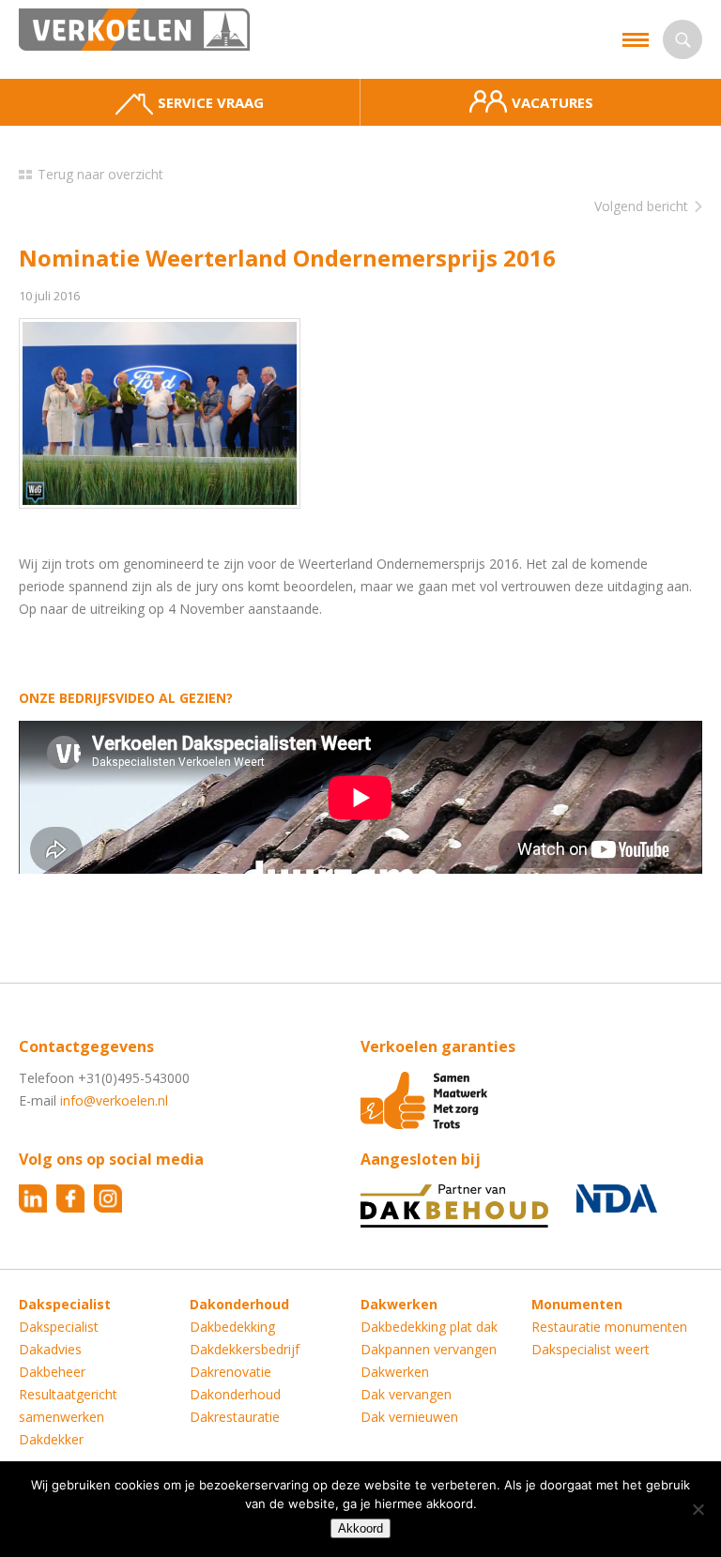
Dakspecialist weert (590, 1349)
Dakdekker (51, 1439)
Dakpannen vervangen (428, 1349)
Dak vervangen (406, 1394)
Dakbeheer (52, 1372)
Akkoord (360, 1528)
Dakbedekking (232, 1327)
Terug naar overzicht (100, 174)
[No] (697, 1509)
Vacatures (552, 102)
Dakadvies (50, 1349)
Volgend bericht (641, 206)
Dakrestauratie (235, 1417)
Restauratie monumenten (609, 1327)
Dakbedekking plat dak (429, 1327)
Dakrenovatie (230, 1372)
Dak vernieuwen (409, 1417)
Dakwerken (394, 1372)
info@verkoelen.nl (114, 1100)
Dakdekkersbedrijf (244, 1349)
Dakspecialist (59, 1327)
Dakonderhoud (235, 1394)
